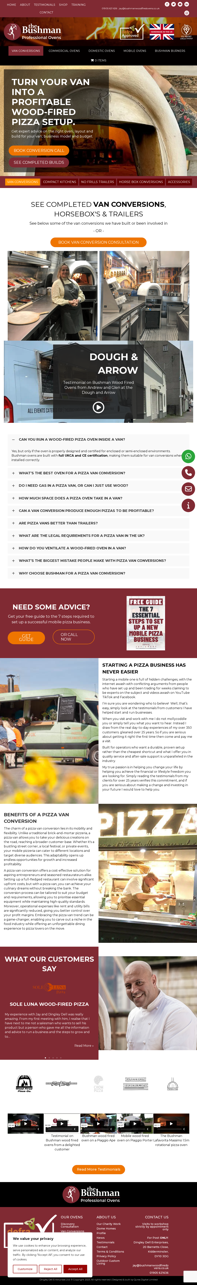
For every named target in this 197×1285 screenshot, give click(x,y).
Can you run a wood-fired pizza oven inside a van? (72, 439)
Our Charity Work (109, 1224)
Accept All (75, 1269)
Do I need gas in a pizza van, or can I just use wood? (73, 486)
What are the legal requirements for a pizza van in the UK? (82, 536)
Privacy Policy (106, 1256)
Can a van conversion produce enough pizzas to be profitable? (86, 511)
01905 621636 (159, 1272)
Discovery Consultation (70, 1225)
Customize (25, 1269)
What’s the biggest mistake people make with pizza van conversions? (92, 561)
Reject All (50, 1269)
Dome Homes (106, 1228)
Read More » (84, 1045)
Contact (102, 1247)
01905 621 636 (109, 8)
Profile (101, 1233)
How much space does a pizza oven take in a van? (70, 498)
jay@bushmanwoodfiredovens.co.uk (139, 8)
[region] (50, 1254)
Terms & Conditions (110, 1251)
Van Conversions (72, 1231)
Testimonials (105, 1242)
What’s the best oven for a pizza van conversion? (72, 473)
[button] (98, 407)
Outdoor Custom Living (108, 1262)
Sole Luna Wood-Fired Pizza (49, 1004)
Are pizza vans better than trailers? (58, 523)
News (101, 1237)
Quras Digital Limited (146, 1279)
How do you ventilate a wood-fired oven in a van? (72, 548)
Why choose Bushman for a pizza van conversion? (72, 573)
